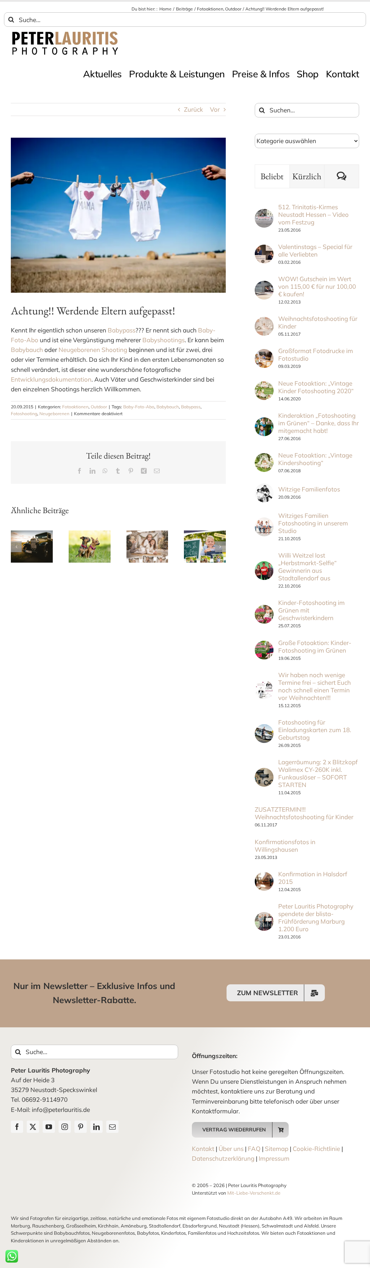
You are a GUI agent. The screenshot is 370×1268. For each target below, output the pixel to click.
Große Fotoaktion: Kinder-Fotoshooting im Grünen (314, 646)
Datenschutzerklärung (223, 1158)
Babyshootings (163, 340)
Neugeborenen (54, 413)
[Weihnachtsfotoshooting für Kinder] (264, 322)
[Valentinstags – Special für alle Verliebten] (264, 249)
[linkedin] (96, 1127)
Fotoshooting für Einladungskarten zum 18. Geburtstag (314, 729)
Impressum (274, 1158)
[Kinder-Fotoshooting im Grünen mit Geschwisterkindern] (264, 610)
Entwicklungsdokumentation (51, 379)
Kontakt (203, 1148)
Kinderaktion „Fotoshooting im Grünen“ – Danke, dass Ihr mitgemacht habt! (318, 423)
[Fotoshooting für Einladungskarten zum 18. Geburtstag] (264, 729)
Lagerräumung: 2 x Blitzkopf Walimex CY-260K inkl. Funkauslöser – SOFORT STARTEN (318, 773)
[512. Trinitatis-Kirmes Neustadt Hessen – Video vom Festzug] (264, 214)
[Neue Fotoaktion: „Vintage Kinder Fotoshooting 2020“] (264, 386)
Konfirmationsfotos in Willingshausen (285, 845)
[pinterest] (80, 1127)
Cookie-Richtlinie (316, 1148)
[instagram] (65, 1127)
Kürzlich (306, 176)
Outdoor (99, 406)
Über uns (231, 1148)
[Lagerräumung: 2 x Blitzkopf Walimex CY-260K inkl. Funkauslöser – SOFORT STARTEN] (264, 773)
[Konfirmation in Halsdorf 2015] (264, 877)
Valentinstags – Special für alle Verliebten (315, 250)
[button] (16, 546)
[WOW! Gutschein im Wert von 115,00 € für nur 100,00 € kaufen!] (264, 285)
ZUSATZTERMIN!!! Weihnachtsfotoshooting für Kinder (304, 813)
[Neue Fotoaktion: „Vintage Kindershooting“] (264, 458)
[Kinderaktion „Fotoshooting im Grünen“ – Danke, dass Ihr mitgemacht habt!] (264, 422)
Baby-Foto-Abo (138, 406)
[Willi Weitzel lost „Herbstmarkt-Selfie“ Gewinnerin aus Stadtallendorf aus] (264, 566)
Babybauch (27, 349)
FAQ (254, 1148)
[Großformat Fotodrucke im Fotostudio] (264, 354)
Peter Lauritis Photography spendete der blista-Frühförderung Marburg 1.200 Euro (315, 917)
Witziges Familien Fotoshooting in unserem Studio (313, 523)
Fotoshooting (24, 413)
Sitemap (276, 1148)
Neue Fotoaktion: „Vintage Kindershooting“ (315, 459)
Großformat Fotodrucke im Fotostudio (315, 354)
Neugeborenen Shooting (93, 349)
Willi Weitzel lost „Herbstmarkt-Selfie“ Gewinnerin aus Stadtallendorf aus (307, 566)
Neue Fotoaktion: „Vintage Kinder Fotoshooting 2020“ (316, 387)
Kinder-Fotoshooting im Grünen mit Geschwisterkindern (311, 610)
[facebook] (17, 1127)
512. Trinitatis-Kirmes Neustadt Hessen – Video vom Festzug (313, 214)
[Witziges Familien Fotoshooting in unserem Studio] (264, 522)
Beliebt (272, 176)
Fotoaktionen (75, 406)
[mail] (112, 1127)
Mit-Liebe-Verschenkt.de (253, 1193)
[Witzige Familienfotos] (264, 488)
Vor (215, 109)
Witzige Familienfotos (309, 489)
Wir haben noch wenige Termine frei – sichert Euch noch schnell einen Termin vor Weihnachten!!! (314, 686)
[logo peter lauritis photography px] (65, 33)
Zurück (193, 109)
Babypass (121, 330)
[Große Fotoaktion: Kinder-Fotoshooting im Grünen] (264, 645)
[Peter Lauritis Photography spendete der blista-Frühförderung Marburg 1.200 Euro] (264, 917)
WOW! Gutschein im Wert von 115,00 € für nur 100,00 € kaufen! (317, 286)
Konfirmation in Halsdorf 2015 (312, 877)
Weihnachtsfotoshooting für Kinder (317, 322)
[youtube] (49, 1127)
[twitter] (33, 1127)
